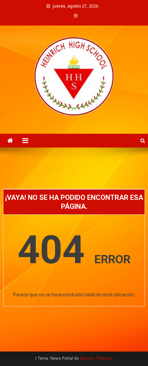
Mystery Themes (96, 358)
